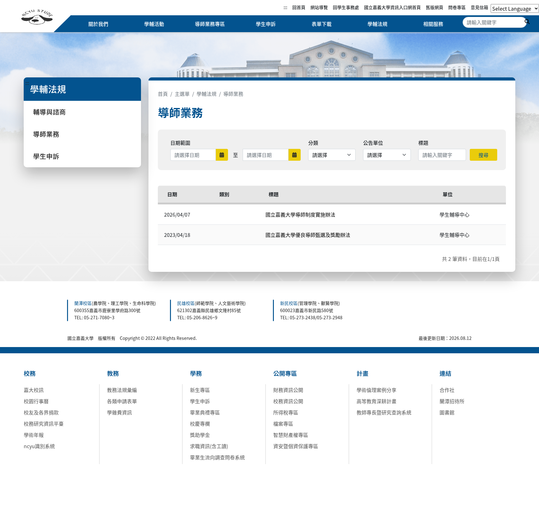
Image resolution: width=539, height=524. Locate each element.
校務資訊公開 (288, 401)
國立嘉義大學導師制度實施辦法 (300, 214)
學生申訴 (266, 23)
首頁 (163, 93)
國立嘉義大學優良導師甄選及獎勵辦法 (307, 234)
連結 (445, 373)
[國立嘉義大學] (36, 18)
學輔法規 (377, 23)
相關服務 (433, 23)
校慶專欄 (200, 423)
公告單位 (373, 142)
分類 (313, 142)
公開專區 (285, 373)
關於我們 (98, 23)
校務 (30, 373)
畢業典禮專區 (205, 412)
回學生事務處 (346, 7)
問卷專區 (457, 7)
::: (285, 7)
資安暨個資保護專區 (295, 445)
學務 (196, 373)
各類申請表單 (122, 401)
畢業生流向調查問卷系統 (217, 457)
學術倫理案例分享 (376, 389)
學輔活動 (154, 23)
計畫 (362, 373)
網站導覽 (319, 7)
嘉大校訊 (34, 389)
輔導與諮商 (49, 111)
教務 (113, 373)
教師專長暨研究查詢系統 (384, 412)
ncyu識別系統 (39, 445)
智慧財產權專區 (290, 434)
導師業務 (46, 134)
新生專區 (200, 389)
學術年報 (34, 434)
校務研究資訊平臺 (44, 423)
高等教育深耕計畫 (376, 401)
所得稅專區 (285, 412)
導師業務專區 (210, 23)
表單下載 (322, 23)
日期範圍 (180, 142)
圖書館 (446, 412)
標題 (423, 142)
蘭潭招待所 (451, 401)
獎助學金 (200, 434)
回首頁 (298, 7)
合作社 (446, 389)
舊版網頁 (434, 7)
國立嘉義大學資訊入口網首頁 (392, 7)
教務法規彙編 (122, 389)
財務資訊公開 (288, 389)
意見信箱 (479, 7)
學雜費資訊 (119, 412)
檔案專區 (283, 423)
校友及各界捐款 (41, 412)
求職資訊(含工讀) (209, 445)
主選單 (182, 93)
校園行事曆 (36, 401)
